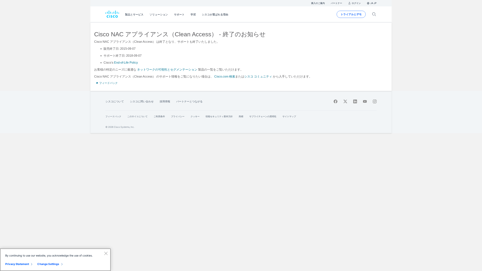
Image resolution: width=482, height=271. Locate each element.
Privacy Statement (17, 264)
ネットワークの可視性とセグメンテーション (167, 69)
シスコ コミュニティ (258, 76)
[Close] (106, 253)
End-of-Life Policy (126, 62)
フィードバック (108, 82)
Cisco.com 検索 (224, 76)
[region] (55, 259)
